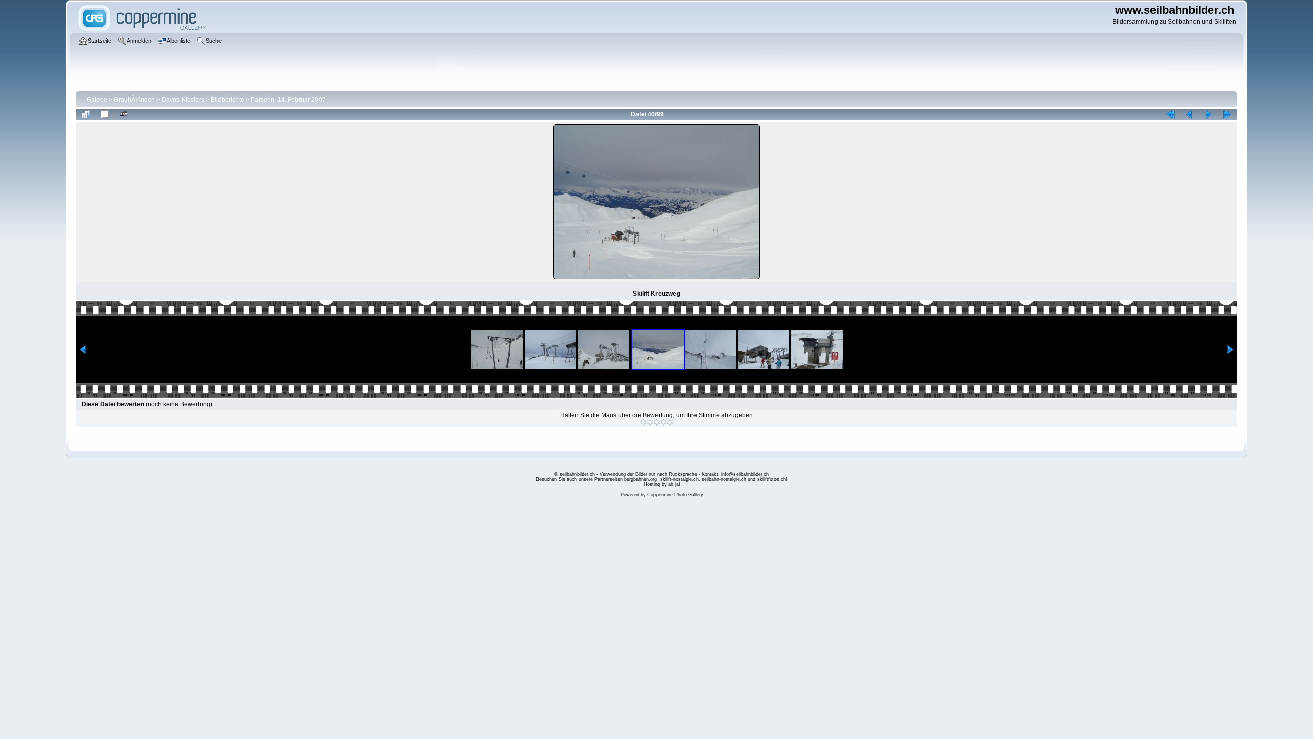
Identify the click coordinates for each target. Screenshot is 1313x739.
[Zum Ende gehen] (1227, 114)
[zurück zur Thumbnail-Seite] (85, 114)
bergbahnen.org (640, 479)
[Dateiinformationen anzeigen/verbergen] (104, 114)
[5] (670, 422)
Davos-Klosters (183, 99)
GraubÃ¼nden (134, 99)
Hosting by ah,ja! (662, 484)
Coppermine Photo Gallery (675, 494)
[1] (643, 422)
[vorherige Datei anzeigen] (1189, 114)
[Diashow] (123, 114)
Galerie (97, 99)
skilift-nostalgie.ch (679, 479)
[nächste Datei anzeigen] (1208, 114)
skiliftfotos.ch (771, 479)
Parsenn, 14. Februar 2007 (288, 99)
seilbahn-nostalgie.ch (724, 479)
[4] (663, 422)
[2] (650, 422)
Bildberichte (227, 99)
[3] (656, 422)
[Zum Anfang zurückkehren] (1170, 114)
